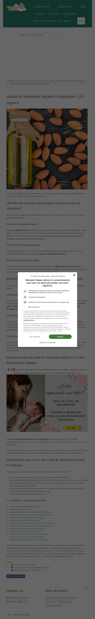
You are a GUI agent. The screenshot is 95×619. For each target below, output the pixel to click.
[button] (47, 307)
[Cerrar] (74, 275)
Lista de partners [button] (29, 320)
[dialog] (47, 309)
